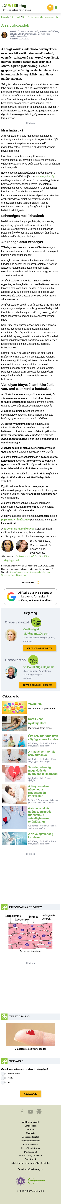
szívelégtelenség (45, 176)
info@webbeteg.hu (34, 1169)
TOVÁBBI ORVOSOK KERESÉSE (37, 685)
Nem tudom (14, 1073)
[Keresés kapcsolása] (50, 7)
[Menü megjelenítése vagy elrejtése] (56, 7)
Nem (10, 1077)
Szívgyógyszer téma (19, 572)
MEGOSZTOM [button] (28, 582)
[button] (22, 1113)
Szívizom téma (8, 575)
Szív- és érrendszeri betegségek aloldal (40, 17)
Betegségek (15, 17)
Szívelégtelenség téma (40, 572)
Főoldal (4, 17)
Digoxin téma (22, 575)
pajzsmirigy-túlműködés (15, 519)
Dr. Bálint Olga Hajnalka (38, 667)
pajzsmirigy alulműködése (18, 528)
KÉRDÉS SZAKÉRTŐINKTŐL (39, 648)
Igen (10, 1082)
